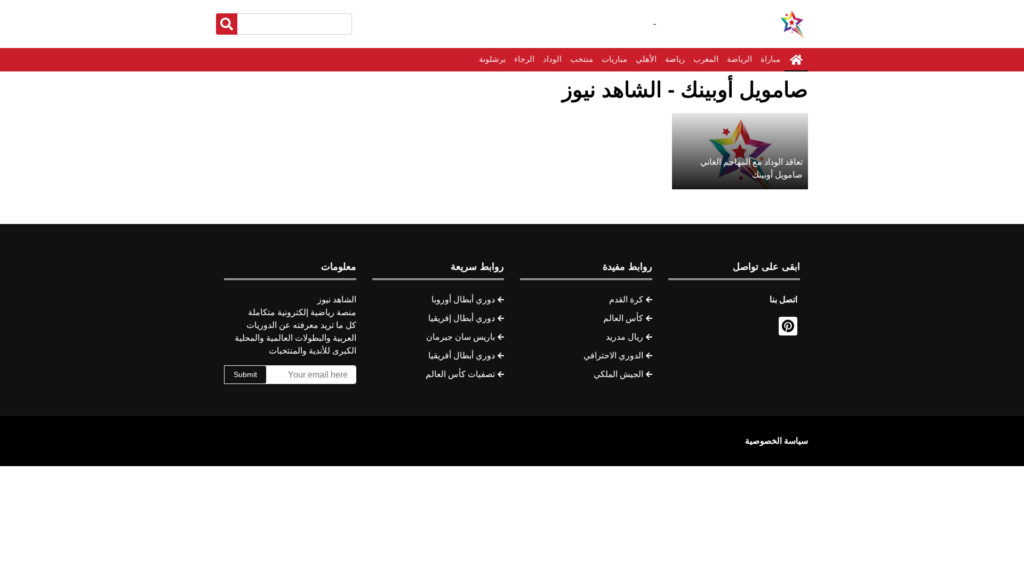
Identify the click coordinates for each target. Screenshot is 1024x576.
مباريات (614, 58)
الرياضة (739, 58)
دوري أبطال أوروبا (463, 299)
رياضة (675, 58)
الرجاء (524, 58)
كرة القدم (626, 299)
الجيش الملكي (618, 374)
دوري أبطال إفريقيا (461, 318)
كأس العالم (623, 318)
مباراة (770, 58)
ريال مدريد (624, 336)
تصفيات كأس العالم (460, 374)
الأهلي (646, 58)
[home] (796, 59)
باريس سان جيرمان (460, 336)
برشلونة (492, 58)
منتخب (581, 58)
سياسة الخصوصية (776, 440)
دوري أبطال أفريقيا (461, 355)
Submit (245, 374)
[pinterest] (788, 326)
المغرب (705, 58)
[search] (226, 24)
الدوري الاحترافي (613, 355)
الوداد (552, 58)
